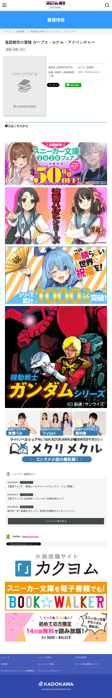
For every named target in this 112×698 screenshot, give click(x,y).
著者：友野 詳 (14, 49)
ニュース (5, 657)
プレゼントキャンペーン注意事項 (17, 671)
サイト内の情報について (87, 664)
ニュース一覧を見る (56, 521)
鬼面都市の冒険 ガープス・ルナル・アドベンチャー (54, 31)
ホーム (8, 31)
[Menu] (4, 5)
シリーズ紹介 (44, 657)
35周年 (4, 664)
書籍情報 (20, 31)
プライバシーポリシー (49, 671)
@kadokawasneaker (30, 536)
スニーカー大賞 (46, 664)
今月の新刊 (81, 657)
